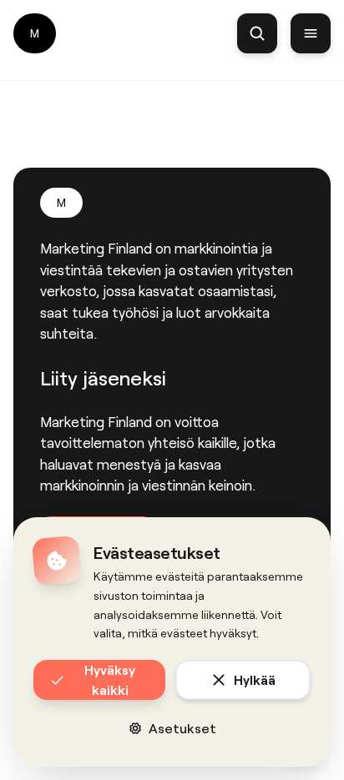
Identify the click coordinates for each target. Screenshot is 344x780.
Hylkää (255, 679)
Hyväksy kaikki (109, 679)
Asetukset (182, 728)
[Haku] (257, 33)
